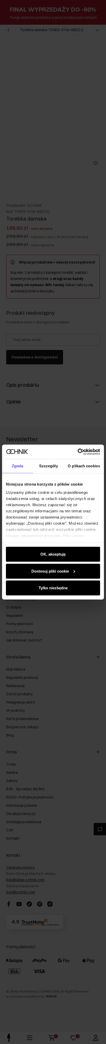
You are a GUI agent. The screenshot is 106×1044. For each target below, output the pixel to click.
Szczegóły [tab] (48, 466)
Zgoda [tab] (17, 466)
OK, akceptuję (53, 554)
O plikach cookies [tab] (84, 466)
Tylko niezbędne (53, 588)
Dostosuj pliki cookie (50, 571)
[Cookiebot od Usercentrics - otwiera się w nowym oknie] (77, 451)
